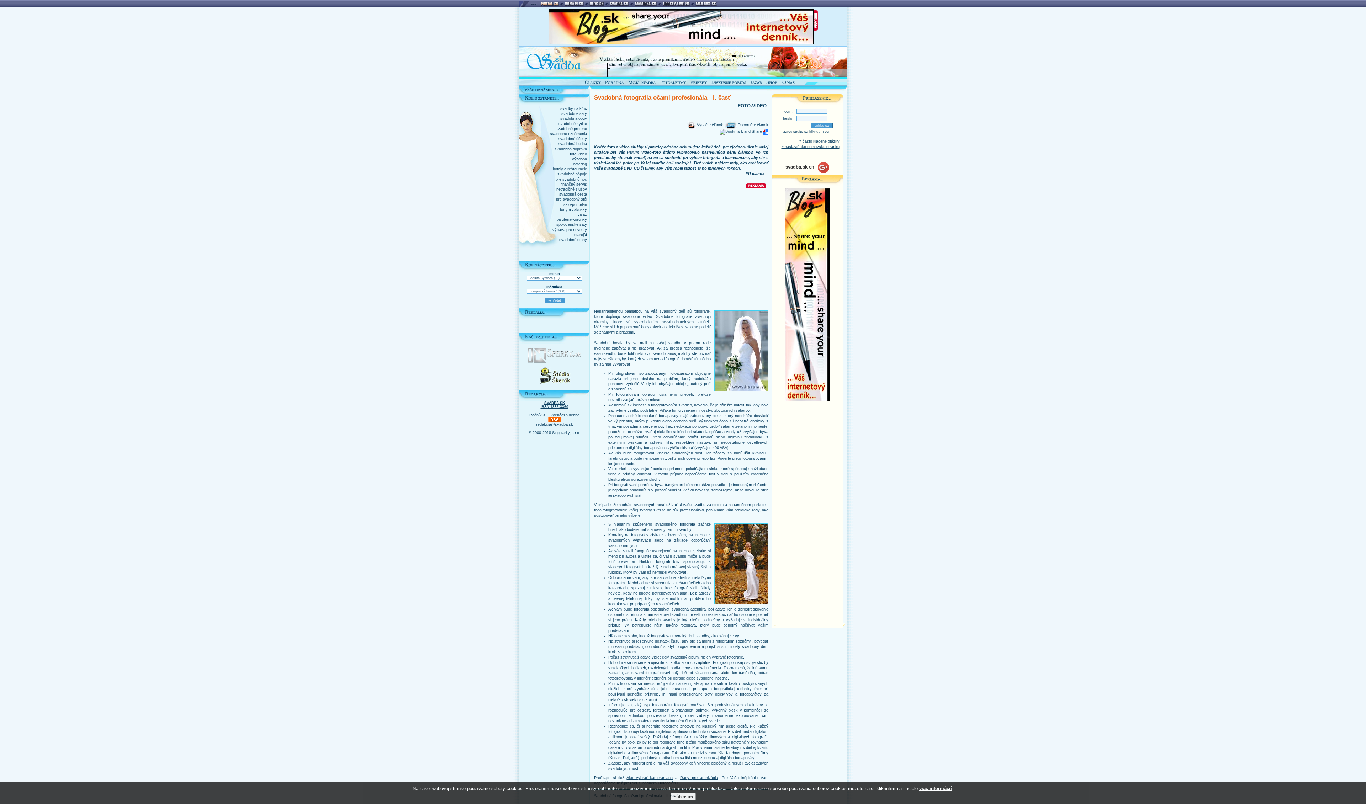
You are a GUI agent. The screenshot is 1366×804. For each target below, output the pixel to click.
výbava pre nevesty (569, 230)
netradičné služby (571, 189)
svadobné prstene (571, 129)
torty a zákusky (573, 209)
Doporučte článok (752, 125)
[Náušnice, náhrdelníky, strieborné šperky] (554, 361)
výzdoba (579, 159)
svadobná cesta (573, 194)
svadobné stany (573, 240)
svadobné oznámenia (568, 134)
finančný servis (574, 184)
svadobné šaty (574, 113)
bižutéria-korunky (572, 219)
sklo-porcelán (575, 204)
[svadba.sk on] (807, 172)
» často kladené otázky (819, 141)
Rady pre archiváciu (699, 778)
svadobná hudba (572, 144)
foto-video (578, 154)
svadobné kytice (572, 124)
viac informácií (935, 788)
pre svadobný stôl (571, 199)
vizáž (582, 214)
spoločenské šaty (571, 224)
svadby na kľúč (573, 108)
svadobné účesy (572, 139)
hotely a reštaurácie (570, 169)
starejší (580, 235)
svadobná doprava (571, 149)
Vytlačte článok (709, 125)
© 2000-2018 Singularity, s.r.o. (554, 433)
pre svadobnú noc (571, 179)
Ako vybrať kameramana (649, 778)
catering (580, 164)
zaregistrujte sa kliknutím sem (807, 131)
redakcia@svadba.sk (554, 424)
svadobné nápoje (572, 174)
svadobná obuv (573, 118)
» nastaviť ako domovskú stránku (811, 146)
